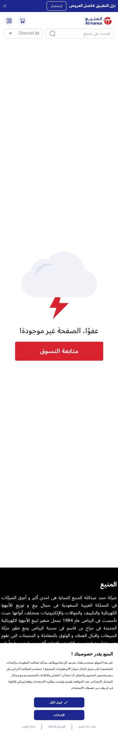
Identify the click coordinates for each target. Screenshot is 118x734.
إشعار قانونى (28, 726)
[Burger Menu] (9, 20)
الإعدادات (59, 715)
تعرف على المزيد (87, 726)
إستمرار (56, 6)
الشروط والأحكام (56, 726)
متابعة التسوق (59, 351)
